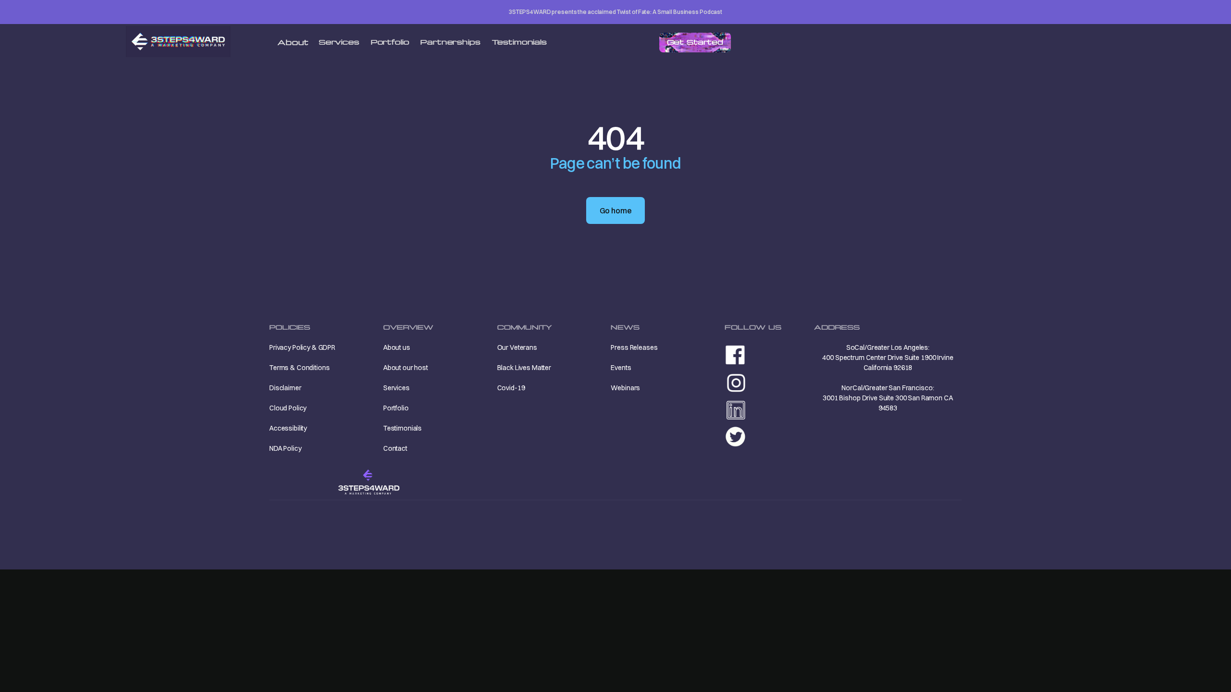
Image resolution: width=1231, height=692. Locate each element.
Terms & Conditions (299, 367)
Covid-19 (511, 387)
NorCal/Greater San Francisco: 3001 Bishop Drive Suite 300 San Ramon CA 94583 (888, 397)
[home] (178, 41)
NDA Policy (285, 448)
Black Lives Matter (524, 367)
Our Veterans (517, 347)
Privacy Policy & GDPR (302, 347)
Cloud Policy (287, 408)
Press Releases (634, 347)
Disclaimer (285, 387)
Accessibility (288, 428)
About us (396, 347)
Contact (395, 448)
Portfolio (390, 42)
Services (339, 42)
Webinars (625, 387)
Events (621, 367)
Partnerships (450, 42)
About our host (405, 367)
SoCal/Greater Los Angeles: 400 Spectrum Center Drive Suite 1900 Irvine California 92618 (887, 357)
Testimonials (519, 42)
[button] (293, 42)
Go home (616, 210)
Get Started (695, 42)
